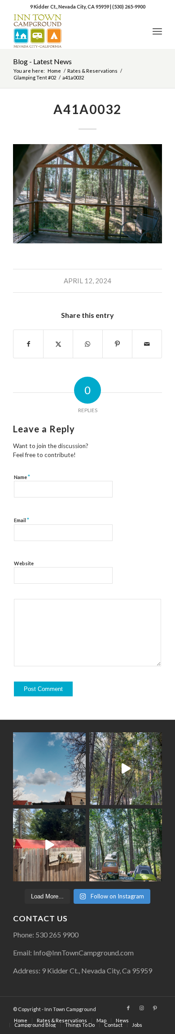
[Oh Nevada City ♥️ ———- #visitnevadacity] (49, 768)
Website (24, 563)
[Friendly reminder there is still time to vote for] (125, 845)
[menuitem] (157, 31)
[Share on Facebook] (28, 344)
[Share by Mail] (147, 344)
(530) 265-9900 (128, 6)
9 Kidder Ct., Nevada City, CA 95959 (70, 6)
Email (21, 520)
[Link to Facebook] (128, 1008)
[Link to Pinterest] (155, 1008)
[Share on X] (58, 344)
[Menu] (157, 31)
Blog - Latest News (42, 61)
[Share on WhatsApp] (87, 344)
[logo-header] (72, 31)
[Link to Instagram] (142, 1008)
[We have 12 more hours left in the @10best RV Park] (125, 768)
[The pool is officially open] (49, 845)
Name (22, 476)
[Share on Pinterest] (117, 344)
